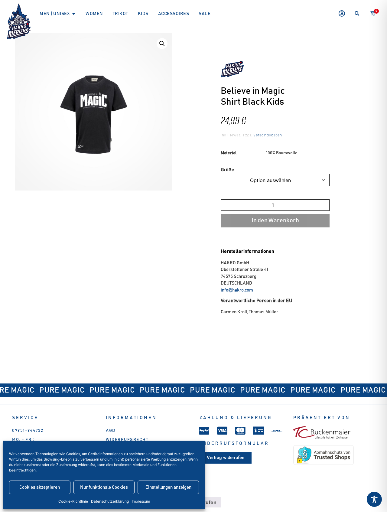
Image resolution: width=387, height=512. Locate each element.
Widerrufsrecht (127, 440)
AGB (110, 431)
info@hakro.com (237, 290)
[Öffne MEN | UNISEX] (73, 14)
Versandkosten (267, 135)
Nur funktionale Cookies (104, 487)
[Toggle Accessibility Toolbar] (374, 499)
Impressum (141, 501)
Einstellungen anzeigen (168, 487)
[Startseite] (19, 21)
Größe (227, 170)
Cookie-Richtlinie (73, 501)
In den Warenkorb (275, 220)
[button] (357, 14)
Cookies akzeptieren (39, 487)
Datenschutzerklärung (110, 501)
